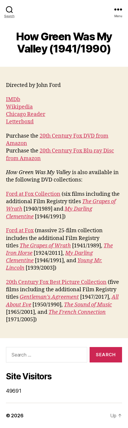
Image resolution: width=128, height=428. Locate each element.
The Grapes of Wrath (45, 245)
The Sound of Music (88, 304)
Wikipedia (19, 107)
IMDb (13, 99)
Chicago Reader (25, 114)
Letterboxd (20, 121)
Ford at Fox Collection (33, 194)
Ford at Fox (20, 230)
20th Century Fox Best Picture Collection (56, 282)
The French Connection (77, 312)
